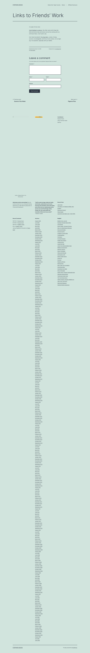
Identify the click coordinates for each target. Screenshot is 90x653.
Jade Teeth (60, 204)
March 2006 (37, 624)
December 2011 (38, 501)
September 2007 (38, 592)
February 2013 (38, 476)
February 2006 (38, 626)
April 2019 (37, 345)
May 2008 (37, 578)
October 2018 (38, 356)
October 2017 (38, 377)
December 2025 (38, 235)
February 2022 (38, 317)
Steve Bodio (32, 50)
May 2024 (37, 269)
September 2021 (38, 325)
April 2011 (37, 516)
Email (47, 76)
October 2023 (38, 281)
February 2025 (38, 253)
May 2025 (37, 247)
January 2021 (38, 334)
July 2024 (37, 265)
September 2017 (38, 379)
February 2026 (38, 231)
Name (30, 76)
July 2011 (37, 510)
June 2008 (37, 576)
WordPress (74, 647)
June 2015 (37, 427)
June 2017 (37, 384)
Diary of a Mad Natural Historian (65, 228)
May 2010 (37, 535)
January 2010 (38, 542)
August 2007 (38, 594)
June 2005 (37, 640)
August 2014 (38, 444)
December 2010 (38, 523)
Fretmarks (60, 237)
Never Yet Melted (61, 251)
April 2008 (37, 580)
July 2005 (37, 638)
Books (63, 5)
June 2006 (37, 619)
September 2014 (38, 443)
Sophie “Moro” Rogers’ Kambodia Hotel (66, 272)
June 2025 (37, 245)
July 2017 (37, 382)
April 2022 (37, 313)
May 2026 (37, 226)
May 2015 (37, 428)
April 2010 (37, 537)
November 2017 (38, 375)
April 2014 (37, 452)
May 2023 (37, 290)
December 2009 (38, 544)
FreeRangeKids (61, 235)
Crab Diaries (60, 224)
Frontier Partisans (61, 238)
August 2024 (38, 263)
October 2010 (38, 526)
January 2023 (38, 297)
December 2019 (38, 341)
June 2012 (37, 491)
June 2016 (37, 405)
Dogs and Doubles (62, 229)
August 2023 (38, 285)
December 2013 (38, 459)
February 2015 (38, 434)
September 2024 (39, 261)
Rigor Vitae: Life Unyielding (63, 265)
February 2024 (38, 274)
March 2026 (37, 229)
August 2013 (38, 466)
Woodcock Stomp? (62, 210)
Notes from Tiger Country (54, 5)
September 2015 (38, 421)
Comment (31, 63)
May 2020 (37, 340)
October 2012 (38, 484)
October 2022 (38, 302)
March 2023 (37, 293)
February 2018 (38, 370)
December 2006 (38, 608)
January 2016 (38, 414)
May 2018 (37, 364)
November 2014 (38, 439)
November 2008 (38, 567)
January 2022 (38, 318)
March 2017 (37, 389)
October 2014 (38, 441)
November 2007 (38, 588)
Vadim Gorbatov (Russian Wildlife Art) (66, 279)
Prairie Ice (60, 258)
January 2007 (38, 606)
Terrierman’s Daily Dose (63, 276)
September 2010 (38, 528)
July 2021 (37, 329)
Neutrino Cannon (61, 249)
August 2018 (38, 359)
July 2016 (37, 404)
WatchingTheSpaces (62, 283)
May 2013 (37, 471)
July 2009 (37, 553)
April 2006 (37, 622)
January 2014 (38, 457)
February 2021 (38, 333)
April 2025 (37, 249)
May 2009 (37, 556)
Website (31, 83)
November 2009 (38, 546)
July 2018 (37, 361)
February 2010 (38, 540)
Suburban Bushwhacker (63, 274)
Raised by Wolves (61, 261)
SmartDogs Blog (61, 267)
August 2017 (38, 380)
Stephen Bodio (18, 5)
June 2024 (37, 267)
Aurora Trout (21, 221)
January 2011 (38, 521)
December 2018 (38, 352)
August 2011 (37, 508)
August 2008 (38, 572)
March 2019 (37, 347)
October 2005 (38, 633)
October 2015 (38, 420)
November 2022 (38, 300)
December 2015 (38, 416)
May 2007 (37, 599)
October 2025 (38, 238)
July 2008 (37, 574)
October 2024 (38, 260)
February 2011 (38, 519)
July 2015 (37, 425)
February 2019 (38, 348)
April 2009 (37, 558)
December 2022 (38, 299)
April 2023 (37, 292)
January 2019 (38, 350)
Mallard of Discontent (62, 247)
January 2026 (38, 233)
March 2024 (38, 272)
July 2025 (37, 244)
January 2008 (38, 585)
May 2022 (37, 311)
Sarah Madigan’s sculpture (35, 30)
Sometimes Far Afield (62, 269)
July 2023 (37, 286)
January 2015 (38, 436)
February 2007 (38, 604)
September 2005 (38, 635)
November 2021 (38, 322)
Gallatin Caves (21, 224)
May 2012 (37, 492)
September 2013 (38, 464)
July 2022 (37, 308)
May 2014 (37, 450)
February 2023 (38, 295)
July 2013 (37, 468)
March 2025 (37, 251)
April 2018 (37, 366)
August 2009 (38, 551)
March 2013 (37, 475)
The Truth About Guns (62, 277)
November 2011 (38, 503)
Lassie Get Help (61, 244)
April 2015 (37, 430)
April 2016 (37, 409)
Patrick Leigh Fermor (62, 256)
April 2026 (37, 228)
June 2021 (37, 331)
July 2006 (37, 617)
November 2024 (38, 258)
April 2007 (37, 601)
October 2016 (38, 398)
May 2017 (37, 386)
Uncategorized (58, 48)
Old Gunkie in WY (61, 254)
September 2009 (38, 549)
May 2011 (37, 514)
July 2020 (37, 338)
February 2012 (38, 498)
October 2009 (38, 548)
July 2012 (37, 489)
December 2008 (38, 565)
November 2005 (38, 631)
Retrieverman (60, 263)
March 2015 (37, 432)
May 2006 (37, 620)
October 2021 (38, 324)
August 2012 (38, 487)
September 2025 (38, 240)
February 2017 (38, 391)
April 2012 (37, 494)
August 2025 (38, 242)
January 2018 (38, 372)
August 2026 (38, 221)
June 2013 (37, 469)
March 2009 (37, 560)
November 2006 (38, 610)
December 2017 (38, 373)
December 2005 (38, 629)
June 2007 (37, 597)
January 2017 (38, 393)
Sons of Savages (61, 270)
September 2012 (38, 485)
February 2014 (38, 455)
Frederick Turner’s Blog (63, 233)
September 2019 (38, 343)
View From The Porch (62, 281)
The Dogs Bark (44, 37)
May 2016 (37, 407)
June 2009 (37, 555)
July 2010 (37, 532)
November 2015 (38, 418)
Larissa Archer (61, 242)
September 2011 (38, 507)
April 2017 (37, 388)
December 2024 (38, 256)
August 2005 (38, 636)
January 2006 (38, 628)
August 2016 (38, 402)
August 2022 (38, 306)
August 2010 (38, 530)
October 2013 (38, 462)
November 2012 (38, 482)
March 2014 (37, 453)
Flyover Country (61, 231)
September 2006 (38, 613)
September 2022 (38, 304)
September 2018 (38, 357)
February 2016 (38, 412)
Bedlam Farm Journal (62, 221)
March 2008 (37, 581)
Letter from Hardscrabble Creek (65, 245)
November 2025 (38, 237)
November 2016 (38, 397)
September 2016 (38, 400)
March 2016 (37, 411)
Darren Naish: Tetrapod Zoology (65, 226)
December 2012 (38, 480)
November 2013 (38, 460)
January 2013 (38, 478)
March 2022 (37, 315)
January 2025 (38, 254)
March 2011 (37, 517)
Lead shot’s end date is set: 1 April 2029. (66, 213)
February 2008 (38, 583)
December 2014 (38, 437)
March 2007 (37, 603)
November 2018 (38, 354)
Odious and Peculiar (62, 253)
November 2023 (38, 279)
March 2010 (37, 539)
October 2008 (38, 569)
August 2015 (38, 423)
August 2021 (38, 327)
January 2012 (38, 500)
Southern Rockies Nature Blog (64, 222)
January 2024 (38, 276)
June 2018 (37, 363)
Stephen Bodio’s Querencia (63, 285)
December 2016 (38, 395)
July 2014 (37, 446)
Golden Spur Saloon (62, 240)
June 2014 (37, 448)
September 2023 (38, 283)
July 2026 (37, 222)
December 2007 (38, 587)
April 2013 (37, 473)
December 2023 (38, 277)
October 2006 (38, 612)
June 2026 (37, 224)
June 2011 (37, 512)
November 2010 (38, 524)
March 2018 (37, 368)
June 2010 (37, 533)
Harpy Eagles (60, 212)
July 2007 (37, 596)
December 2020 (38, 336)
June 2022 (37, 309)
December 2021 (38, 320)
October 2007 (38, 590)
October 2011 (38, 505)
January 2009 (38, 564)
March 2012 (37, 496)
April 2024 (37, 270)
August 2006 (38, 615)
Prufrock (59, 260)
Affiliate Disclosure (72, 5)
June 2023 (37, 288)
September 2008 (38, 571)
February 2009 (38, 562)
